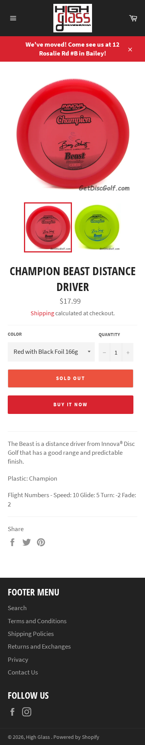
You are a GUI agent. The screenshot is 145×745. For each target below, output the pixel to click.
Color (15, 334)
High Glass (38, 737)
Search (17, 608)
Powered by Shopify (76, 737)
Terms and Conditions (37, 621)
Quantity (109, 334)
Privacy (18, 659)
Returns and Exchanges (39, 646)
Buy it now (70, 404)
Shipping (42, 313)
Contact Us (23, 672)
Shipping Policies (31, 633)
